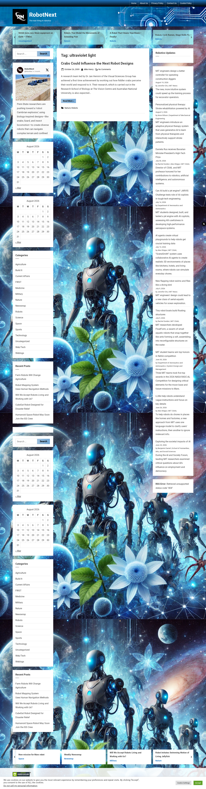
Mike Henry (89, 69)
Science (19, 317)
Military (19, 294)
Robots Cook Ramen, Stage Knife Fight (128, 35)
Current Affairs (22, 276)
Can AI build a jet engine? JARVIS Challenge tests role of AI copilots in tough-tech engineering (172, 194)
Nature (21, 41)
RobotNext (42, 14)
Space (18, 323)
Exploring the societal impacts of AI (173, 441)
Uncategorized (22, 341)
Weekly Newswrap (27, 754)
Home (133, 3)
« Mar (18, 188)
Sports (18, 329)
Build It (18, 270)
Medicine (19, 288)
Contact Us (172, 3)
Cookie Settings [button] (183, 783)
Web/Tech (20, 347)
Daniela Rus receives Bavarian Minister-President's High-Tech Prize (170, 153)
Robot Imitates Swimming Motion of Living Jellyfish (126, 755)
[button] (32, 114)
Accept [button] (198, 783)
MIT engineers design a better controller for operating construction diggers (170, 75)
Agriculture (20, 264)
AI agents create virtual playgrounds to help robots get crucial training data (171, 239)
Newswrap (20, 305)
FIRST (18, 282)
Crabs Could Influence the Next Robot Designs (97, 63)
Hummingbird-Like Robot (167, 754)
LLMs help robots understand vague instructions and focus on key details (171, 400)
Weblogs (19, 353)
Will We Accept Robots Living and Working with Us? (80, 755)
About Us (144, 3)
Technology (21, 335)
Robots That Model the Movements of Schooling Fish (36, 35)
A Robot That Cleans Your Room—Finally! (80, 35)
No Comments (104, 69)
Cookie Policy (186, 3)
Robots (67, 41)
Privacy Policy (157, 3)
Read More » (69, 101)
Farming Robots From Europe (168, 35)
